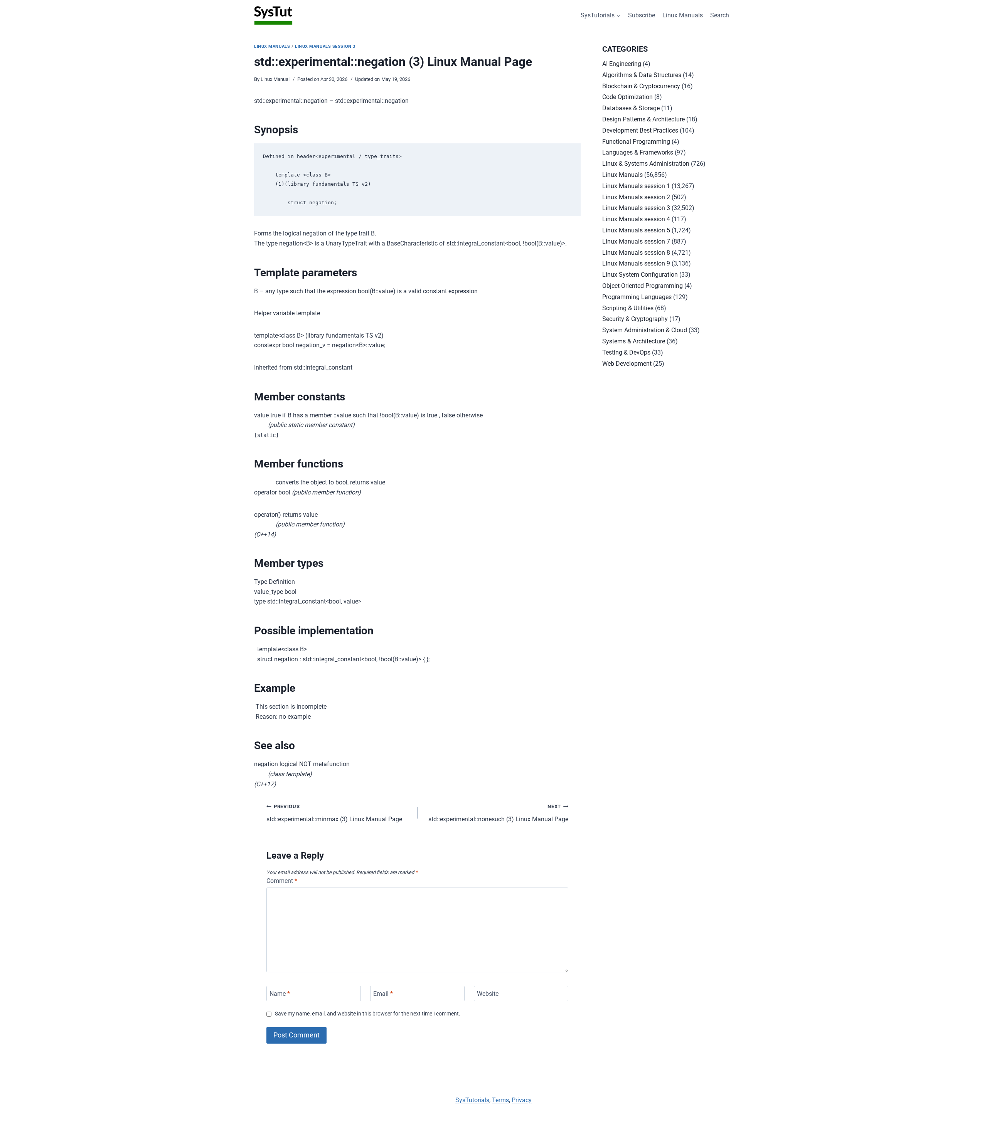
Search (719, 15)
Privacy (522, 1100)
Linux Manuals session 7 (636, 241)
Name (279, 993)
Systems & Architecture (633, 341)
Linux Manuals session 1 (636, 186)
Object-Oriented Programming (642, 285)
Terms (500, 1100)
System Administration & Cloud (644, 330)
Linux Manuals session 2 (636, 197)
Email (383, 993)
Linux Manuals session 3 (325, 46)
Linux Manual (275, 79)
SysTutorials (472, 1100)
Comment (281, 880)
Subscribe (641, 15)
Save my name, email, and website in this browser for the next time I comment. (367, 1013)
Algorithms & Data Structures (641, 75)
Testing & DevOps (626, 352)
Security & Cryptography (635, 319)
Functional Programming (636, 141)
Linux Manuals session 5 (636, 230)
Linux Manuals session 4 (636, 219)
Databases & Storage (631, 108)
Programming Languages (637, 297)
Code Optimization (627, 97)
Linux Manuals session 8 (636, 252)
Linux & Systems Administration (645, 163)
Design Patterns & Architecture (643, 119)
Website (488, 993)
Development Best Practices (640, 130)
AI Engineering (621, 63)
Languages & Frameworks (637, 152)
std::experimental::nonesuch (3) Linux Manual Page (498, 813)
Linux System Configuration (640, 274)
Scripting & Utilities (628, 308)
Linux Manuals (682, 15)
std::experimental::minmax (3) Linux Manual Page (334, 813)
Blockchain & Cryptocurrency (641, 86)
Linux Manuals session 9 (636, 263)
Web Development (627, 363)
